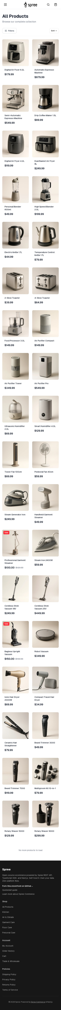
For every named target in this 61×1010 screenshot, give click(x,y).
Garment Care (8, 922)
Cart (4, 956)
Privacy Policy (8, 979)
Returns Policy (9, 984)
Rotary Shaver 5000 (14, 831)
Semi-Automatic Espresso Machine (13, 117)
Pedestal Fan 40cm (43, 472)
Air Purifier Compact (44, 340)
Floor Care (7, 927)
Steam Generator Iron (15, 514)
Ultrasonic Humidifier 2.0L (15, 427)
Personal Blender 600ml (13, 208)
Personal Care (8, 932)
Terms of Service (10, 990)
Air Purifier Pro (41, 383)
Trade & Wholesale (10, 961)
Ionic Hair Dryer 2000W (12, 698)
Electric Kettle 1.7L (13, 252)
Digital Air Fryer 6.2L (14, 70)
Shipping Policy (9, 974)
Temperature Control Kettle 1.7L (44, 253)
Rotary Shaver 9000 (44, 831)
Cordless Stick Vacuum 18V (12, 607)
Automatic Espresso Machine (44, 71)
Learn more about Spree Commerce (18, 894)
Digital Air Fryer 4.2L (14, 161)
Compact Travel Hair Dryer (44, 698)
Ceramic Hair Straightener (11, 744)
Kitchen (5, 912)
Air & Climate (8, 917)
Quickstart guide (9, 890)
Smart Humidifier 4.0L (45, 426)
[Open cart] (55, 4)
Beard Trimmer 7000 (15, 788)
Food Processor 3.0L (15, 340)
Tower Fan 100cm (13, 472)
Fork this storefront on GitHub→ (17, 886)
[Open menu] (5, 4)
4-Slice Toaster (42, 298)
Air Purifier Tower (13, 383)
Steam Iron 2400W (43, 560)
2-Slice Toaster (12, 298)
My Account (7, 945)
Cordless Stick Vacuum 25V (41, 607)
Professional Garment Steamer (15, 561)
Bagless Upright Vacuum (12, 653)
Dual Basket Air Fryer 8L (44, 162)
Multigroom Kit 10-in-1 (45, 788)
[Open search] (48, 4)
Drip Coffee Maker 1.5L (45, 115)
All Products (7, 907)
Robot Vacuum (41, 651)
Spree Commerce (38, 1002)
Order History (8, 951)
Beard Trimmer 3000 (44, 742)
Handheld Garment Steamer (43, 516)
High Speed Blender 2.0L (44, 208)
